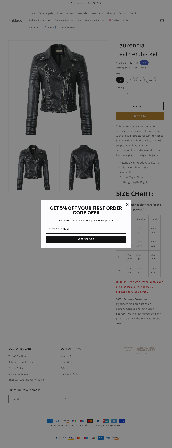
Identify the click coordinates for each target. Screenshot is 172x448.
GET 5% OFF (86, 239)
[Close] (127, 204)
